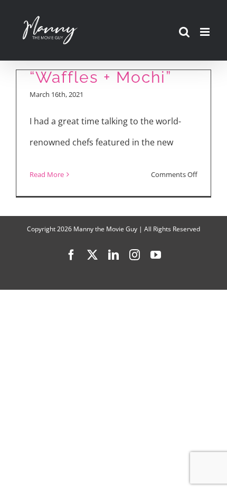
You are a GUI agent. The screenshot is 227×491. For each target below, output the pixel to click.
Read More (47, 174)
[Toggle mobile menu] (205, 31)
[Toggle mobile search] (184, 31)
